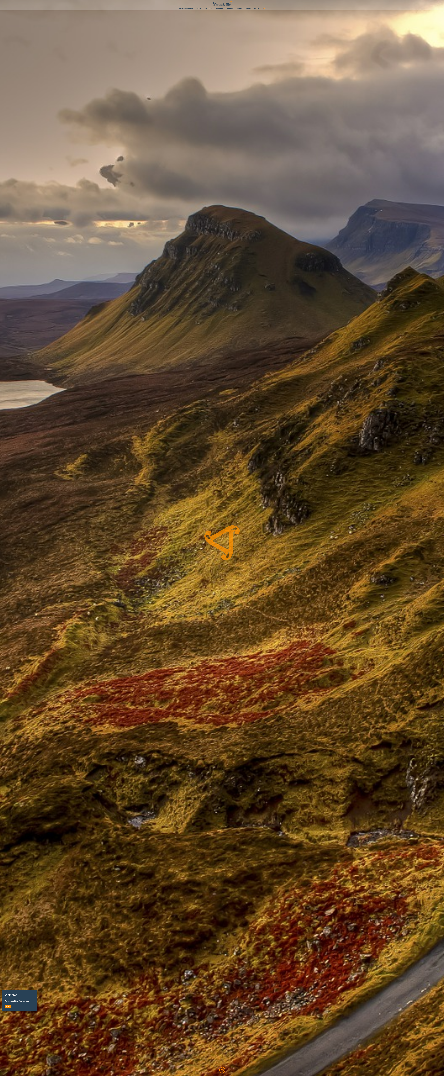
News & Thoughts (186, 8)
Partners (248, 8)
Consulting (219, 8)
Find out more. (24, 1001)
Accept (8, 1006)
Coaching (208, 8)
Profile (198, 8)
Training (229, 8)
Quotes (239, 8)
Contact (257, 8)
